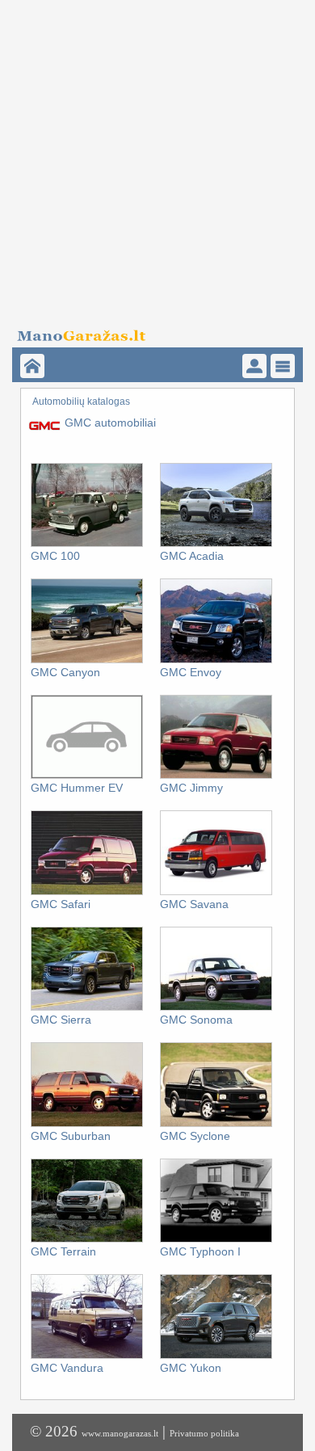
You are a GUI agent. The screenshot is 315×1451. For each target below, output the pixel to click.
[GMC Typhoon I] (216, 1239)
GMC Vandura (67, 1367)
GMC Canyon (65, 672)
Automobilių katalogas (81, 401)
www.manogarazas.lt (120, 1433)
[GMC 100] (87, 544)
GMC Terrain (63, 1251)
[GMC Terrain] (87, 1239)
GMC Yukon (190, 1367)
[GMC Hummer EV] (87, 775)
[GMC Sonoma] (216, 1007)
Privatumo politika (204, 1433)
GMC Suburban (71, 1135)
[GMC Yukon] (216, 1356)
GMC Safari (60, 904)
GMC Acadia (192, 555)
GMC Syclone (195, 1135)
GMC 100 (55, 555)
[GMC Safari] (87, 892)
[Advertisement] (157, 157)
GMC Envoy (190, 672)
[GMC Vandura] (87, 1356)
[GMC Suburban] (87, 1124)
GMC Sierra (61, 1019)
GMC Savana (194, 904)
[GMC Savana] (216, 892)
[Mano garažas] (152, 331)
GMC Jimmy (191, 787)
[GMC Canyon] (87, 660)
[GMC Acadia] (216, 544)
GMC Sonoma (196, 1019)
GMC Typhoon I (200, 1251)
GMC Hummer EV (77, 787)
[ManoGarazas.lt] (32, 366)
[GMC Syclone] (216, 1124)
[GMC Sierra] (87, 1007)
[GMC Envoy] (216, 660)
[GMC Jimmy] (216, 775)
